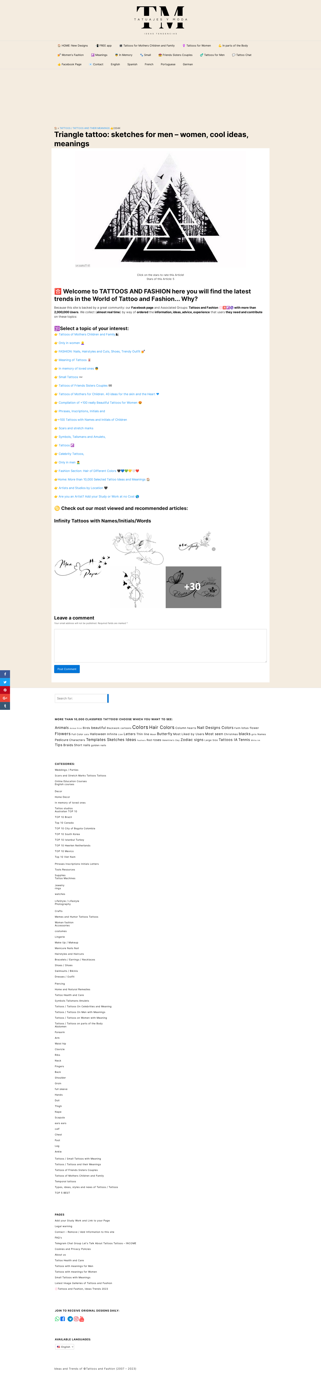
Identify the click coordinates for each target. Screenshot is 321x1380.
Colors (140, 727)
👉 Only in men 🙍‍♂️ (67, 462)
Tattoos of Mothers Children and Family (79, 1175)
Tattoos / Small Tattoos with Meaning (78, 1158)
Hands (59, 1094)
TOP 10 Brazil (63, 817)
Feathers (141, 740)
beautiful (98, 728)
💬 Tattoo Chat (241, 55)
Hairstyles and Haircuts (69, 953)
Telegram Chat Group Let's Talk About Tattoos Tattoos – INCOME (95, 1243)
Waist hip (60, 1043)
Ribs (57, 1054)
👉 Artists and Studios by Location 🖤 (81, 488)
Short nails (82, 745)
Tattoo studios (64, 808)
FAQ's (58, 1237)
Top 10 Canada (64, 822)
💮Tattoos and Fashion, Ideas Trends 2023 (81, 1288)
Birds (86, 728)
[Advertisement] (160, 95)
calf (57, 1128)
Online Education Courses (71, 781)
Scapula (60, 1117)
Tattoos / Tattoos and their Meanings (85, 128)
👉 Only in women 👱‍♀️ (69, 343)
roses (157, 740)
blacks (245, 734)
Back (58, 1072)
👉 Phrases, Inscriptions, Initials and (79, 411)
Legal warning (63, 1226)
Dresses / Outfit (65, 976)
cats (86, 734)
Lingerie (60, 936)
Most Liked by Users (188, 734)
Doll (57, 1100)
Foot (57, 1140)
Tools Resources (65, 869)
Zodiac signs (192, 739)
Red (149, 740)
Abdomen (61, 1026)
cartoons (126, 728)
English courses (64, 784)
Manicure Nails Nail (67, 948)
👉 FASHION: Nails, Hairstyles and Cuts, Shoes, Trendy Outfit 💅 (99, 351)
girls (254, 734)
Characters (77, 740)
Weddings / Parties (66, 769)
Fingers (59, 1066)
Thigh (58, 1106)
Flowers (63, 733)
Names (261, 734)
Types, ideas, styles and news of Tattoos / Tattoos (86, 1187)
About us (60, 1254)
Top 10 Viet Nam (65, 856)
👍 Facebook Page (69, 64)
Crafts (59, 911)
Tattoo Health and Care (69, 995)
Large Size (211, 740)
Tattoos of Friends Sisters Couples (76, 1170)
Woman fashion (64, 922)
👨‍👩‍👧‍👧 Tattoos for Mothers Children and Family (147, 45)
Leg (57, 1145)
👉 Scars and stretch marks (73, 428)
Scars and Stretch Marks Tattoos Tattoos (80, 775)
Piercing (60, 983)
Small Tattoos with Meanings (72, 1277)
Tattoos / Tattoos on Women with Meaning (81, 1017)
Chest (58, 1134)
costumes (61, 931)
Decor (58, 791)
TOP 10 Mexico (64, 851)
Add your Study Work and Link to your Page (82, 1220)
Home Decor (62, 796)
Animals (62, 727)
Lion (120, 734)
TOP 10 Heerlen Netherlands (72, 845)
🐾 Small (145, 55)
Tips (59, 745)
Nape (58, 1111)
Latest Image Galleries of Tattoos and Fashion (83, 1283)
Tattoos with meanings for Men (74, 1266)
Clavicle (60, 1049)
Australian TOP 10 (66, 811)
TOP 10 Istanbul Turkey (69, 839)
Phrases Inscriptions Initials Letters (77, 863)
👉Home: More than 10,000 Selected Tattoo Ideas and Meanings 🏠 (102, 479)
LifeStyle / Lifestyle (67, 901)
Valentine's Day (171, 740)
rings (58, 888)
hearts (191, 728)
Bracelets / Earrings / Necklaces (75, 959)
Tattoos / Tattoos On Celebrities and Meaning (83, 1006)
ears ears (60, 1123)
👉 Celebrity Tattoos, (69, 454)
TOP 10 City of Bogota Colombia (75, 828)
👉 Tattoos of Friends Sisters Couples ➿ (83, 385)
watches (60, 894)
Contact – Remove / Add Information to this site (84, 1231)
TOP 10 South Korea (67, 834)
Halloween (98, 734)
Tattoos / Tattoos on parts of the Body (79, 1023)
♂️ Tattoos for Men (212, 55)
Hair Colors (162, 727)
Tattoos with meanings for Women (76, 1271)
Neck (58, 1060)
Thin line (142, 734)
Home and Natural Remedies (72, 989)
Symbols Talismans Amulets (72, 1000)
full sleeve (61, 1089)
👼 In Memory (123, 55)
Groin (58, 1083)
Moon (153, 734)
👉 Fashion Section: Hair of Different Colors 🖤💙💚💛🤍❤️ (96, 471)
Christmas (231, 734)
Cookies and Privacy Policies (73, 1249)
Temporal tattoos (65, 1181)
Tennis (244, 739)
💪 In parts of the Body (233, 45)
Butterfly (164, 734)
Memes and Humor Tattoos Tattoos (76, 916)
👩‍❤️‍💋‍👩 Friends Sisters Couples (175, 55)
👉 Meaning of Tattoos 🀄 (72, 360)
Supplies (60, 875)
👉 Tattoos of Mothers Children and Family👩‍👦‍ (86, 334)
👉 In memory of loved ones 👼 (76, 368)
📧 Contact (96, 64)
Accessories (62, 925)
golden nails (98, 745)
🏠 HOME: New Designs (73, 45)
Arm (57, 1037)
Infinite (112, 734)
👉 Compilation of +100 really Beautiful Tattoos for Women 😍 (98, 402)
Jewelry (60, 885)
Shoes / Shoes (64, 965)
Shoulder (60, 1077)
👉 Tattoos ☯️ (64, 445)
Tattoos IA (228, 739)
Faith (237, 728)
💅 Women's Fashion (71, 55)
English (65, 1346)
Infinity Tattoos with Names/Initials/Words (102, 521)
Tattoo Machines (65, 878)
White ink (255, 740)
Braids (68, 745)
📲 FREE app (103, 45)
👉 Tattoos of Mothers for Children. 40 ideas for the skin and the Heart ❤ (106, 394)
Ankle (58, 1151)
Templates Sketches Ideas (111, 739)
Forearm (60, 1032)
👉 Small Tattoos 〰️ (68, 377)
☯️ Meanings (99, 55)
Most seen (214, 734)
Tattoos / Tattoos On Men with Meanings (80, 1012)
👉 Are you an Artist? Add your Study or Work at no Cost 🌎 (96, 496)
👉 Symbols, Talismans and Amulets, (80, 436)
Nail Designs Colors (215, 727)
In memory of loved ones (70, 802)
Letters (130, 734)
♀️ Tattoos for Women (196, 45)
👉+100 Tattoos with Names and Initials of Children (90, 419)
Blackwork (113, 728)
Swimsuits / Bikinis (66, 970)
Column (180, 728)
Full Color (77, 734)
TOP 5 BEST (62, 1192)
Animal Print (76, 728)
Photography (63, 904)
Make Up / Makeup (66, 942)
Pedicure (61, 740)
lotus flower (250, 728)
